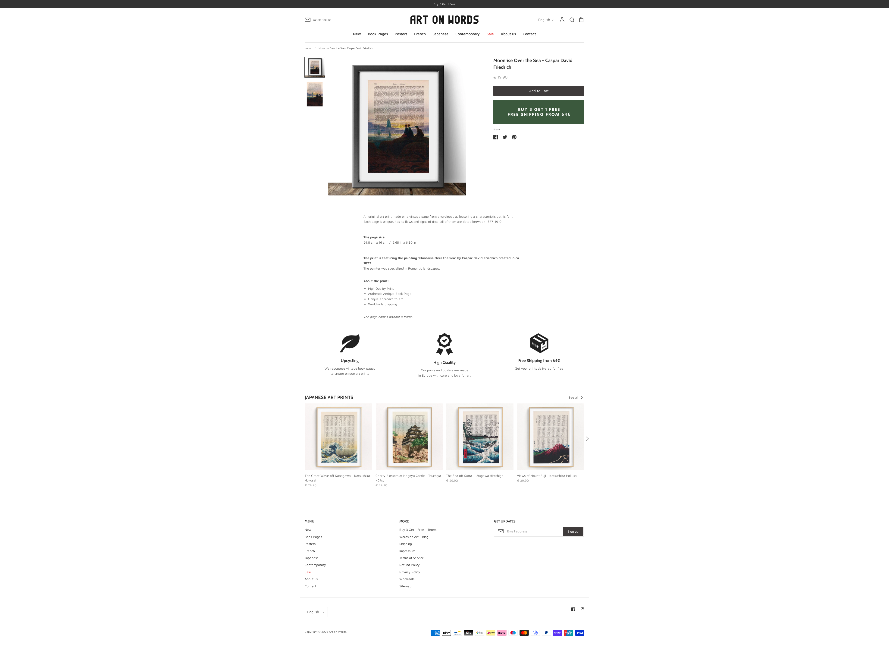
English (544, 20)
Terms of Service (411, 558)
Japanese (440, 34)
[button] (302, 439)
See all (574, 397)
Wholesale (407, 579)
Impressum (407, 551)
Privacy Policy (409, 572)
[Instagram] (582, 609)
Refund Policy (409, 565)
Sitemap (405, 586)
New (357, 34)
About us (508, 34)
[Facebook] (573, 609)
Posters (401, 34)
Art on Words (337, 631)
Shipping (405, 544)
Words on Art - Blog (414, 537)
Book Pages (378, 34)
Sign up (573, 531)
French (420, 34)
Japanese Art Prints (329, 397)
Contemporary (467, 34)
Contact (529, 34)
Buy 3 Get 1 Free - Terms (417, 529)
